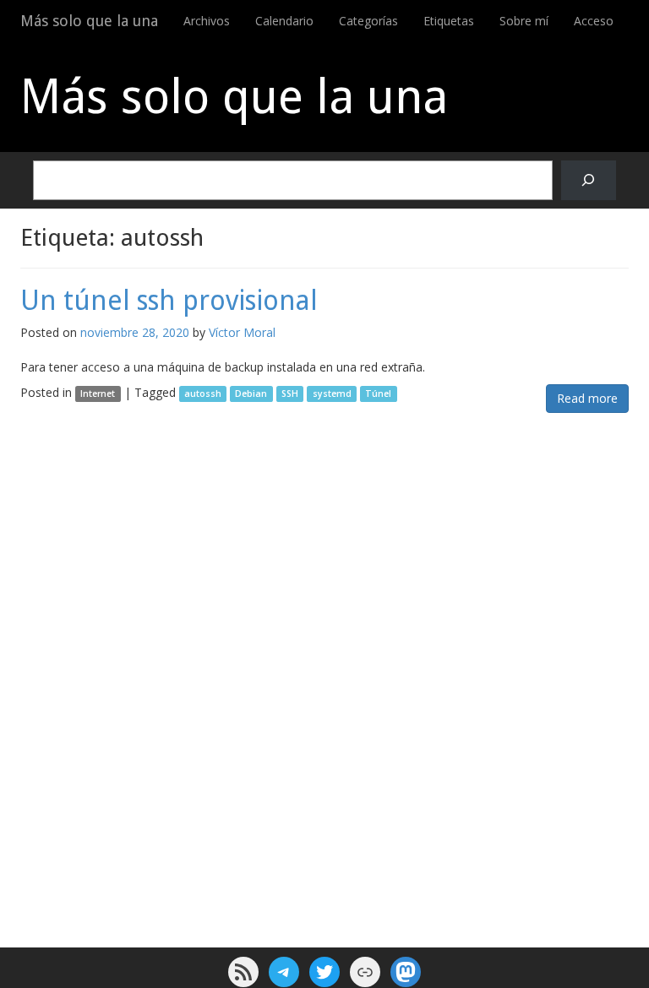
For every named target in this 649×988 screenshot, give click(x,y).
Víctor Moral (242, 332)
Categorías (368, 21)
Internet (97, 393)
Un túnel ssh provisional (169, 301)
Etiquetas (448, 21)
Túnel (378, 393)
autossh (202, 393)
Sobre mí (523, 21)
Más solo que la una (89, 21)
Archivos (206, 21)
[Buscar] (588, 180)
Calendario (284, 21)
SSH (289, 393)
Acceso (594, 21)
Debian (251, 393)
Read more (587, 398)
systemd (332, 393)
